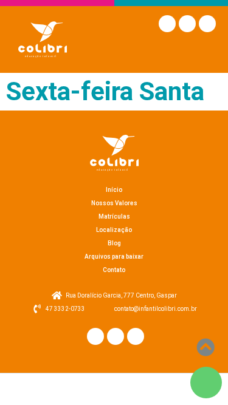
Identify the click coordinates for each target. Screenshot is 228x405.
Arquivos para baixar (114, 256)
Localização (114, 229)
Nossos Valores (114, 203)
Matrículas (114, 216)
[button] (205, 51)
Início (114, 189)
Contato (114, 270)
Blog (114, 243)
